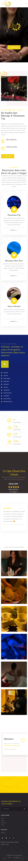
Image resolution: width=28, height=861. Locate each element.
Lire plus (8, 156)
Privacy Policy (16, 857)
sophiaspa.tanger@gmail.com (11, 801)
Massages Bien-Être (14, 261)
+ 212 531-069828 (6, 804)
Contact (2, 824)
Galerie (2, 820)
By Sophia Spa (19, 855)
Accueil (2, 818)
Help (10, 857)
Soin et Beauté (14, 306)
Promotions (3, 822)
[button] (13, 57)
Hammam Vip (14, 215)
